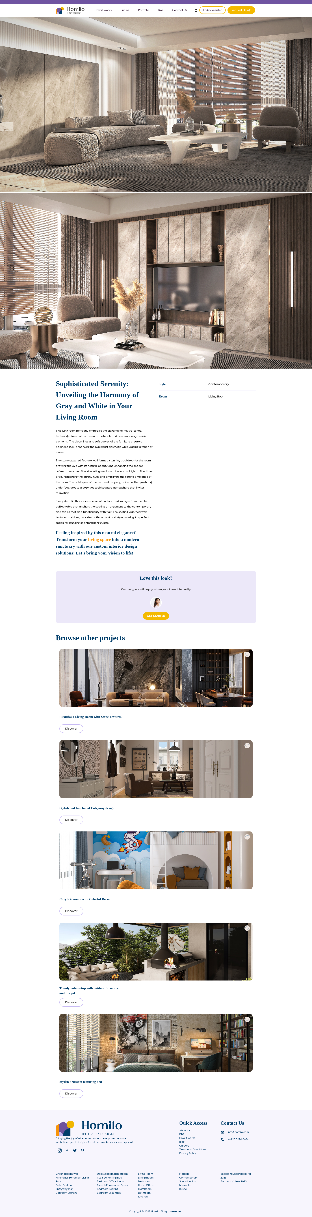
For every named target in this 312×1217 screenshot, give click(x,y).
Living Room (216, 396)
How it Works (103, 10)
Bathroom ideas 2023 (233, 1181)
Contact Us (179, 10)
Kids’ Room (144, 1189)
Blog (160, 10)
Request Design (241, 10)
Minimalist (185, 1185)
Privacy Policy (187, 1153)
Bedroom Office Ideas (110, 1181)
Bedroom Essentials (109, 1193)
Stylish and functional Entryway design (86, 808)
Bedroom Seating (107, 1189)
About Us (184, 1130)
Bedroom (144, 1181)
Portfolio (143, 10)
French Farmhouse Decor (112, 1185)
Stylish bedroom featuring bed (80, 1081)
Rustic (183, 1189)
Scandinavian (187, 1181)
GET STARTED (156, 616)
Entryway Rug (64, 1189)
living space (99, 539)
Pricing (125, 10)
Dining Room (145, 1177)
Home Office (146, 1185)
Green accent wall (67, 1174)
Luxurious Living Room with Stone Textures (90, 717)
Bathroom (144, 1193)
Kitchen (143, 1196)
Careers (184, 1145)
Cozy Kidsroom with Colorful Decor (84, 899)
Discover (71, 728)
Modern (184, 1174)
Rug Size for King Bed (109, 1177)
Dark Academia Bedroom (112, 1174)
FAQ (181, 1134)
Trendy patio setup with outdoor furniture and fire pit (88, 990)
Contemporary (218, 384)
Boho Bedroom (65, 1185)
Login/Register (212, 10)
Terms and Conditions (192, 1149)
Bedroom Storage (66, 1193)
